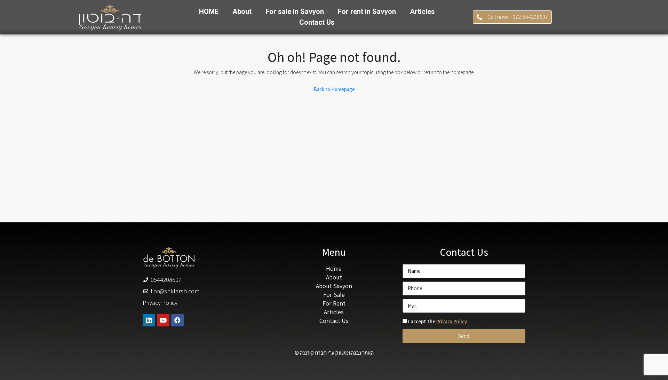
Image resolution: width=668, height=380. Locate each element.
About (242, 11)
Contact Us (317, 22)
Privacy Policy (451, 321)
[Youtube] (163, 320)
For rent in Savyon (367, 11)
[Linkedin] (149, 320)
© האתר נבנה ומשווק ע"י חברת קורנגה (334, 352)
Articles (422, 11)
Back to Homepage (334, 89)
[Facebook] (177, 320)
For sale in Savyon (294, 11)
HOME (208, 11)
